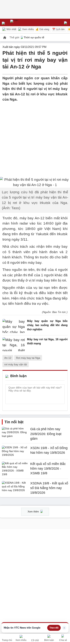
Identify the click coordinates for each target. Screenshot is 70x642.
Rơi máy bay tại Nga (28, 357)
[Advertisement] (35, 137)
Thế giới (15, 37)
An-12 (7, 357)
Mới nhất (11, 29)
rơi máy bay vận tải (15, 364)
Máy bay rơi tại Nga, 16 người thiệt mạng (47, 341)
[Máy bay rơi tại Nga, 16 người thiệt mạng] (13, 344)
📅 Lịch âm (58, 29)
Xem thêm (34, 511)
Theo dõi (53, 627)
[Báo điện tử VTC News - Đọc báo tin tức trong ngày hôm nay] (22, 22)
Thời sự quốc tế (34, 37)
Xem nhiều (27, 29)
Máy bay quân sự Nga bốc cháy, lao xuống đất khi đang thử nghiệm (47, 325)
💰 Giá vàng (42, 29)
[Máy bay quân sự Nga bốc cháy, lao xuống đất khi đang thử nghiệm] (13, 326)
